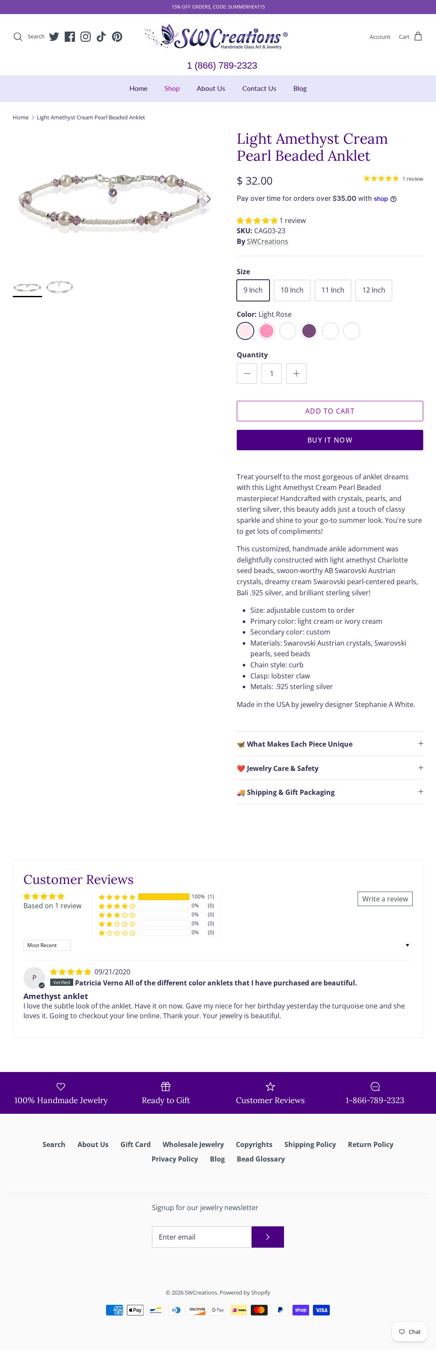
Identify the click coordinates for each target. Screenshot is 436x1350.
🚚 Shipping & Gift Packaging (286, 792)
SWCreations (267, 241)
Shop (172, 88)
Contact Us (259, 88)
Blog (300, 88)
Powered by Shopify (245, 1292)
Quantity (252, 354)
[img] (71, 971)
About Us (211, 88)
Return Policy (370, 1144)
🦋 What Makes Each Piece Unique (295, 744)
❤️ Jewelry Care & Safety (277, 768)
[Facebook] (70, 37)
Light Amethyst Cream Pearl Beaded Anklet (91, 117)
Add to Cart (330, 411)
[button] (258, 220)
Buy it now (330, 440)
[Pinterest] (117, 37)
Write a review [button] (385, 899)
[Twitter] (54, 37)
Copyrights (254, 1144)
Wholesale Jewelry (193, 1144)
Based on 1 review (52, 905)
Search (54, 1144)
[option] (115, 199)
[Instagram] (85, 37)
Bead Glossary (261, 1159)
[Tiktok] (101, 37)
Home (138, 88)
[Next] (208, 199)
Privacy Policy (175, 1159)
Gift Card (135, 1144)
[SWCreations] (218, 37)
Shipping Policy (310, 1144)
